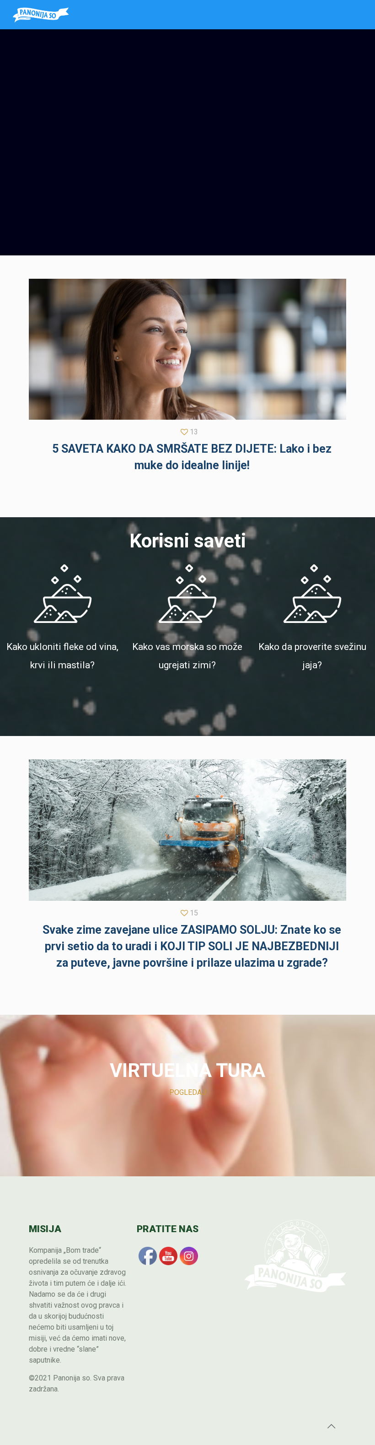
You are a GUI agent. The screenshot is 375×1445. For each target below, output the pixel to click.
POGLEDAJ (187, 1092)
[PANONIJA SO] (41, 14)
